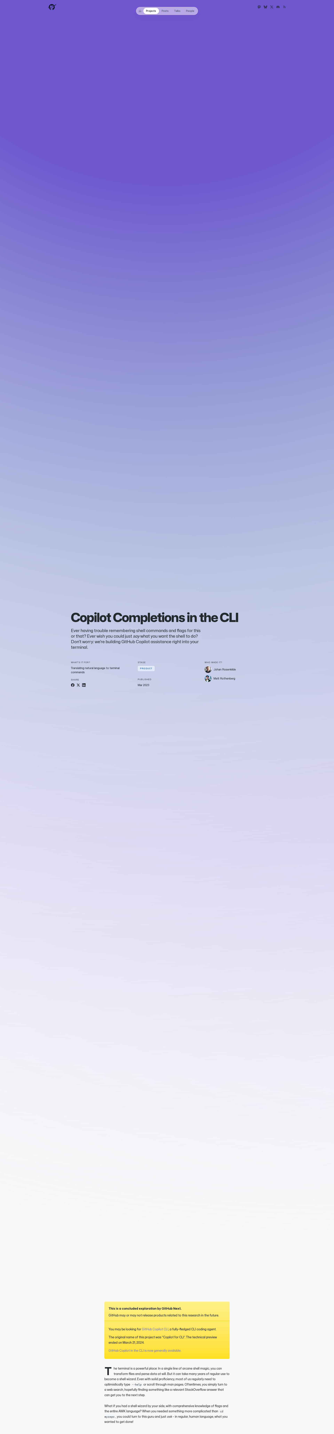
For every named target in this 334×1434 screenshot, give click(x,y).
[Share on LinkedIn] (84, 685)
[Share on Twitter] (78, 685)
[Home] (140, 11)
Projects (151, 11)
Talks (177, 11)
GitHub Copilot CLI (155, 1329)
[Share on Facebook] (72, 685)
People (190, 11)
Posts (165, 11)
